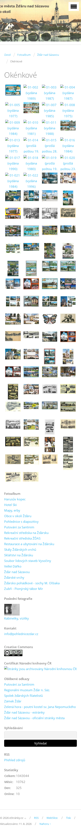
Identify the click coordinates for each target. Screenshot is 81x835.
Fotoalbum (24, 55)
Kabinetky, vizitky (16, 618)
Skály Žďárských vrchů (20, 549)
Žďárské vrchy (14, 577)
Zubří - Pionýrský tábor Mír (23, 589)
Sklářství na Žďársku (18, 555)
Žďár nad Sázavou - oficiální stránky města (34, 718)
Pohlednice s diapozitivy (21, 521)
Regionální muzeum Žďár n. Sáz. (27, 690)
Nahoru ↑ (45, 824)
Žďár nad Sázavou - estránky (24, 712)
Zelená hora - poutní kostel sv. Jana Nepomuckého (40, 707)
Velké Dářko (12, 566)
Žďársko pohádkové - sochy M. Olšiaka (32, 583)
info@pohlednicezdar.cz (21, 634)
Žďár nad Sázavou (48, 55)
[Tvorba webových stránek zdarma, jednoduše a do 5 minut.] (25, 818)
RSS (36, 818)
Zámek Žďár (12, 701)
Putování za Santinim (19, 527)
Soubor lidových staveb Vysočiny (27, 561)
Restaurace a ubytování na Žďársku (29, 544)
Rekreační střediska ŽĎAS (22, 538)
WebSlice (52, 818)
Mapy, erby (12, 510)
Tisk (68, 818)
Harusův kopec (15, 499)
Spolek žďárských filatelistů (23, 695)
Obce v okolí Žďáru (17, 516)
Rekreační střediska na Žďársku (26, 533)
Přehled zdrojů (14, 760)
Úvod (7, 55)
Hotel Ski (10, 505)
